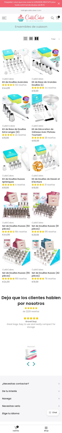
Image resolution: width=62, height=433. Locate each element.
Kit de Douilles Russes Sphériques (13, 180)
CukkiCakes (8, 78)
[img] (31, 308)
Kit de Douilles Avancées (15, 82)
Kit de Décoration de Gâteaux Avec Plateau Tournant (43, 132)
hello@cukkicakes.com (31, 10)
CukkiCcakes (8, 125)
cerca (59, 3)
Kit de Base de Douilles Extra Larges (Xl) (14, 130)
